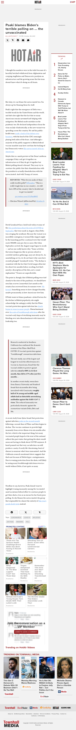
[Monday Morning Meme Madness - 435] (29, 668)
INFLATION (36, 517)
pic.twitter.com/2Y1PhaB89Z (26, 196)
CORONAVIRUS (16, 517)
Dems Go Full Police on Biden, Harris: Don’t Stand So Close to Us (64, 78)
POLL (27, 522)
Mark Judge (56, 280)
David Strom (57, 179)
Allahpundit (12, 36)
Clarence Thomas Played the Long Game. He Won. (61, 371)
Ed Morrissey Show (19, 714)
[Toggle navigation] (2, 2)
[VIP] (72, 2)
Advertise (36, 714)
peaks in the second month (29, 421)
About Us (10, 714)
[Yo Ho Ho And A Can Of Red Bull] (61, 193)
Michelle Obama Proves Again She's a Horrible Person (64, 684)
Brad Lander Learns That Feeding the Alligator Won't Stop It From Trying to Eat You (61, 168)
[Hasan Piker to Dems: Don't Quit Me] (61, 393)
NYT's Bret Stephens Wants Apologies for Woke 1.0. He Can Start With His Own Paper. (61, 269)
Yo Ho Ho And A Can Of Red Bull (61, 202)
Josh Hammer (57, 378)
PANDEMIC (19, 522)
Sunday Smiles (63, 93)
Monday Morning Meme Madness (29, 681)
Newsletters (29, 714)
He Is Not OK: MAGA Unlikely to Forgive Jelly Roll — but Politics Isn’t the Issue (46, 686)
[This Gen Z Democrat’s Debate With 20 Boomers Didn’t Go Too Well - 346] (11, 668)
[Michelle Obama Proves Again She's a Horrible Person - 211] (64, 668)
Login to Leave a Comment (26, 632)
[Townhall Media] (11, 724)
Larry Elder (57, 412)
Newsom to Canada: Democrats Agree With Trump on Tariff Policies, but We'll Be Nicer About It (64, 106)
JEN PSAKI (10, 522)
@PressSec (30, 183)
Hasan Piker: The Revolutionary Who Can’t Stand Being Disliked (61, 306)
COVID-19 (27, 517)
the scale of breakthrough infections (24, 312)
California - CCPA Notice (38, 716)
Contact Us (63, 714)
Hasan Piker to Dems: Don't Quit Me (61, 404)
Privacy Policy (55, 714)
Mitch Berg (56, 209)
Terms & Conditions (45, 714)
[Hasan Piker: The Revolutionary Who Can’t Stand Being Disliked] (61, 294)
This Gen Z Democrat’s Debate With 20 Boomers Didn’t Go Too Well (11, 685)
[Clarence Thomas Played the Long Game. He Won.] (61, 360)
